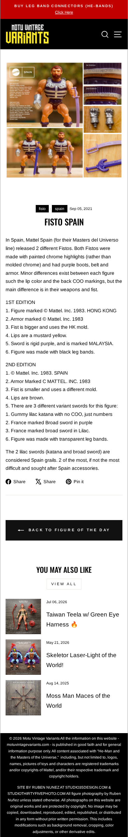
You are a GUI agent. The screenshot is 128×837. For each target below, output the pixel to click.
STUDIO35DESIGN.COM (86, 787)
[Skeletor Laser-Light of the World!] (23, 657)
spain (59, 209)
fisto (42, 209)
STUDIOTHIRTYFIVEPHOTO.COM (36, 793)
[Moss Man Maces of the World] (23, 697)
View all (64, 584)
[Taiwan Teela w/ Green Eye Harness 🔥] (23, 616)
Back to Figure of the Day (68, 530)
